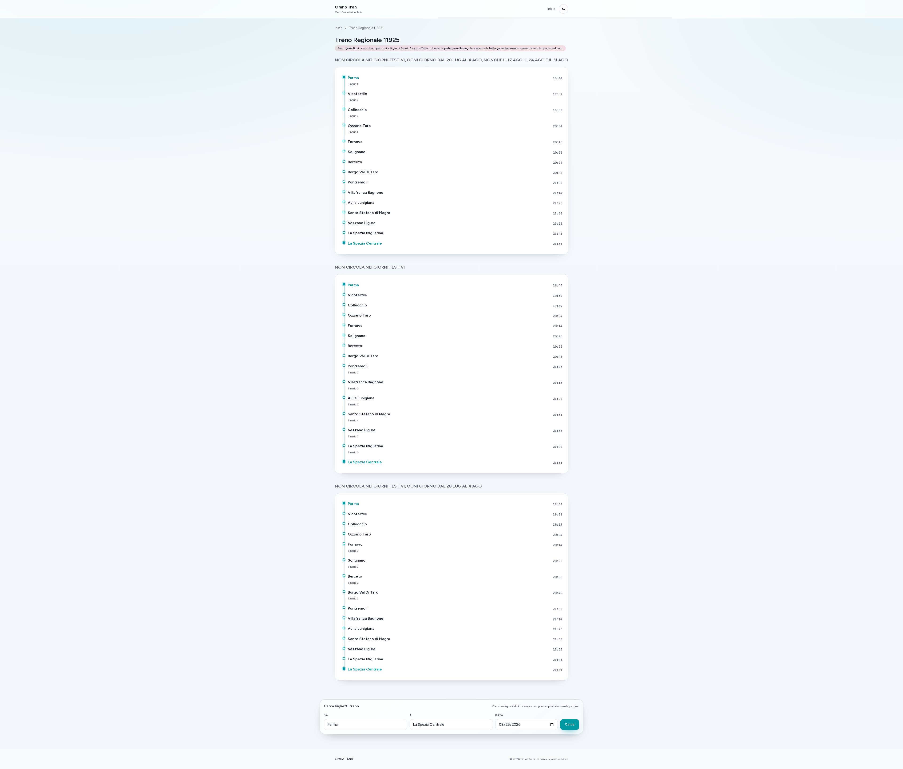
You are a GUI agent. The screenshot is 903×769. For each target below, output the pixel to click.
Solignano (356, 152)
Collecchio (357, 109)
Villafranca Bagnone (365, 192)
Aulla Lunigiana (361, 202)
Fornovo (355, 141)
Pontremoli (357, 182)
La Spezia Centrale (365, 243)
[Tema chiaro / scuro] (563, 9)
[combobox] (365, 724)
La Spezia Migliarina (365, 233)
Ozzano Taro (359, 125)
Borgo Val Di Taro (363, 172)
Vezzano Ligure (362, 223)
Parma (353, 77)
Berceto (355, 162)
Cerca (569, 724)
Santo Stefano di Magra (369, 212)
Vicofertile (357, 93)
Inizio (551, 9)
